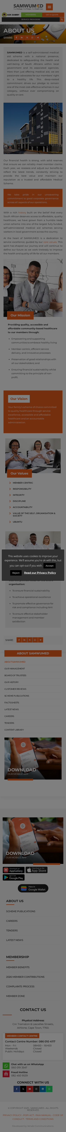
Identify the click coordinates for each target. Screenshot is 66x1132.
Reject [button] (16, 572)
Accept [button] (50, 565)
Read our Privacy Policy (40, 572)
